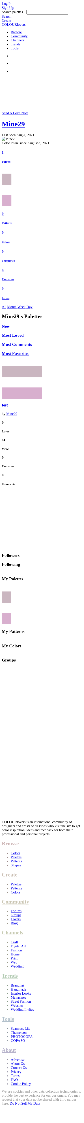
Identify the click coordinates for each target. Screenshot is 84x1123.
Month (12, 307)
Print (14, 958)
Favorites (8, 279)
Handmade (18, 989)
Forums (16, 911)
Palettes (16, 857)
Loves (5, 298)
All (4, 307)
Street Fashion (21, 1001)
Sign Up (8, 8)
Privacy (16, 1072)
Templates (8, 260)
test (5, 405)
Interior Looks (21, 993)
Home (15, 954)
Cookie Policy (21, 1084)
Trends (15, 44)
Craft (14, 942)
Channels (17, 40)
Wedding (17, 966)
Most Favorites (15, 353)
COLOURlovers (14, 24)
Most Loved (13, 335)
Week (21, 307)
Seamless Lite (20, 1028)
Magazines (18, 997)
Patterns (7, 223)
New (6, 326)
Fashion (16, 950)
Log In (6, 4)
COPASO (18, 1040)
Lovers (16, 919)
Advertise (17, 1059)
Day (29, 307)
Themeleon (19, 1032)
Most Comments (17, 344)
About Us (18, 1064)
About (9, 1050)
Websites (17, 1005)
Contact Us (19, 1068)
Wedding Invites (22, 1009)
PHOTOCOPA (22, 1036)
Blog (14, 923)
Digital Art (18, 946)
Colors (6, 242)
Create (6, 20)
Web (14, 962)
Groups (16, 915)
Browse (16, 32)
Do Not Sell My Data (25, 1103)
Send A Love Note (15, 113)
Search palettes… (14, 12)
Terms (15, 1076)
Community (19, 36)
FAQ (14, 1080)
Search (6, 16)
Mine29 (13, 124)
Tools (15, 48)
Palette (6, 161)
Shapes (16, 865)
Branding (17, 985)
